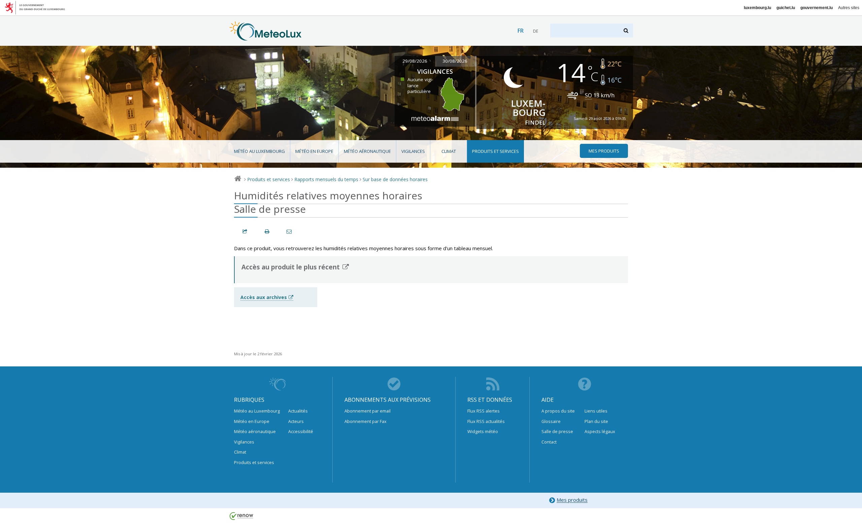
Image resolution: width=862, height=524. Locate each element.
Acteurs (296, 421)
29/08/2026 (414, 61)
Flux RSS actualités (486, 421)
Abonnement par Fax (365, 421)
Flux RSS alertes (483, 411)
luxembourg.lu (757, 7)
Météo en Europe (314, 151)
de (535, 31)
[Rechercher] (626, 30)
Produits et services (495, 151)
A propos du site (558, 411)
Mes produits (572, 500)
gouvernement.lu (816, 7)
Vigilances (413, 151)
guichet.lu (785, 7)
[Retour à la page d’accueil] (265, 37)
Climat (448, 151)
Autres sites (848, 7)
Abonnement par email (367, 411)
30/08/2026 (454, 61)
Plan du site (596, 421)
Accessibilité (300, 431)
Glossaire (551, 421)
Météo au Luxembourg (259, 151)
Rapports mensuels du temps (326, 179)
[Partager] (245, 231)
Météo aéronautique (367, 151)
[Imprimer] (267, 231)
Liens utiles (596, 411)
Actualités (298, 411)
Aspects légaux (600, 431)
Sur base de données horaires (395, 179)
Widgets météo (482, 431)
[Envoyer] (289, 231)
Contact (549, 442)
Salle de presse (557, 431)
